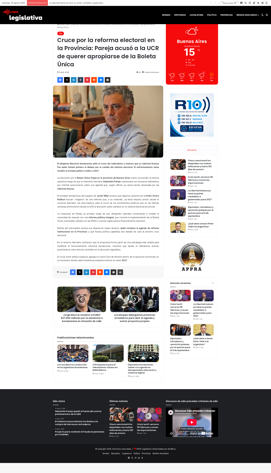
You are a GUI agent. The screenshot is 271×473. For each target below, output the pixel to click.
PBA (67, 24)
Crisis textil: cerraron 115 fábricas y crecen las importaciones (200, 180)
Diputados (180, 15)
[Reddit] (94, 80)
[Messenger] (101, 80)
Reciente (192, 150)
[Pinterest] (87, 80)
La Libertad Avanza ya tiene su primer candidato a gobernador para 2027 (81, 3)
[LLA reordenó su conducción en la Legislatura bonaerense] (72, 353)
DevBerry (172, 449)
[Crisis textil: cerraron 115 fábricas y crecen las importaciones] (178, 181)
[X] (67, 80)
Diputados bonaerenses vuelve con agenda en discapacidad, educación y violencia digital (142, 368)
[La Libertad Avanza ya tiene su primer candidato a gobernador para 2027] (178, 194)
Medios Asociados (247, 15)
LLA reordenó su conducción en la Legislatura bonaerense (72, 366)
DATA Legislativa (143, 449)
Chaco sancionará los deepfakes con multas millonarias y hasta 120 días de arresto (200, 165)
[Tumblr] (80, 80)
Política (212, 15)
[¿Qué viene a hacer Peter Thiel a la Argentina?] (178, 227)
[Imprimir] (120, 272)
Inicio (61, 24)
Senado (166, 15)
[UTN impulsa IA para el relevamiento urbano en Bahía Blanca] (108, 353)
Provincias (226, 15)
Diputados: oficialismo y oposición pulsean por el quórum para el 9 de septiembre (200, 211)
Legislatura (196, 15)
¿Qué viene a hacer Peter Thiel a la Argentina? (201, 225)
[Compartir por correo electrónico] (107, 80)
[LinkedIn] (74, 80)
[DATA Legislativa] (22, 15)
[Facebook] (60, 80)
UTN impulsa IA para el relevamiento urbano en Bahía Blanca (105, 367)
